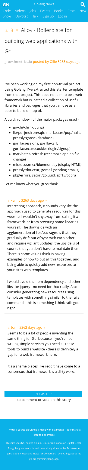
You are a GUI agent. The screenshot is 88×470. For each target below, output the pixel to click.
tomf (15, 327)
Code (7, 11)
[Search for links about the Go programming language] (84, 5)
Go (22, 442)
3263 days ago (32, 200)
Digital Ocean (74, 442)
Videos (20, 11)
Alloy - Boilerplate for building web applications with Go (41, 40)
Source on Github (27, 429)
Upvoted (22, 16)
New (83, 11)
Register (43, 394)
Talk (35, 16)
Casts (71, 11)
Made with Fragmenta (52, 429)
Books (58, 11)
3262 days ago (30, 327)
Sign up (48, 16)
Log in (62, 16)
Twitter (11, 429)
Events (45, 11)
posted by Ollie (45, 61)
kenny (15, 200)
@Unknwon (73, 448)
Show (7, 16)
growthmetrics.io (18, 61)
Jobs (32, 11)
